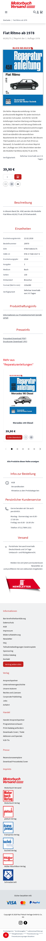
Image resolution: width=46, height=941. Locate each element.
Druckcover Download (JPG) (15, 341)
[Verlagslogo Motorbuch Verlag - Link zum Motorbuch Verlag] (23, 795)
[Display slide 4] (28, 449)
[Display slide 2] (17, 449)
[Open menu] (6, 12)
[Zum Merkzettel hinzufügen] (5, 184)
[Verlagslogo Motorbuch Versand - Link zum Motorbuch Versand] (23, 780)
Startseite (6, 20)
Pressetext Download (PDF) (14, 338)
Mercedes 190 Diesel (23, 422)
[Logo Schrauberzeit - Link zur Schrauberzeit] (23, 875)
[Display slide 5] (34, 449)
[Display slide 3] (23, 449)
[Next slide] (40, 449)
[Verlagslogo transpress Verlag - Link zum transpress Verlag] (23, 827)
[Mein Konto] (37, 12)
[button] (23, 77)
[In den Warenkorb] (17, 177)
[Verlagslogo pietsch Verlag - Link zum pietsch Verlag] (23, 811)
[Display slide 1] (12, 449)
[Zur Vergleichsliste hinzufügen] (11, 184)
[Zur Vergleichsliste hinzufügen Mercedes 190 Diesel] (31, 437)
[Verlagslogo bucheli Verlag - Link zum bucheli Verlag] (23, 843)
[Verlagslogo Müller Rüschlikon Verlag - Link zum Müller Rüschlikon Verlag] (23, 859)
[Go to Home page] (23, 5)
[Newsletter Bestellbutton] (23, 584)
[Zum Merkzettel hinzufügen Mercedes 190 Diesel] (25, 437)
